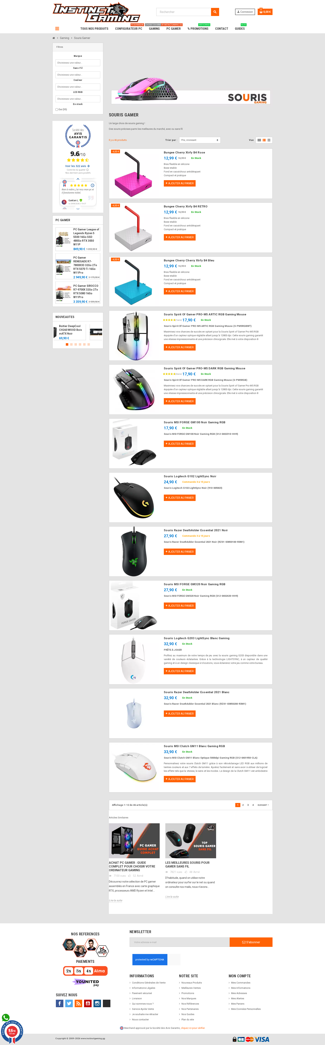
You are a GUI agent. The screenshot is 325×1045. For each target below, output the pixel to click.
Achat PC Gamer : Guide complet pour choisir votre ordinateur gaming (132, 866)
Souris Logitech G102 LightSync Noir (190, 476)
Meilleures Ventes (191, 988)
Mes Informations (240, 988)
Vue (251, 140)
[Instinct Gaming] (96, 11)
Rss (78, 1003)
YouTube (88, 1003)
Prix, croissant (188, 140)
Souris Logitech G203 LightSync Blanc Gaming (196, 638)
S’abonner (252, 942)
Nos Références (190, 1003)
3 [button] (75, 344)
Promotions (187, 993)
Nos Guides (187, 1014)
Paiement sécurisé (142, 993)
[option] (78, 332)
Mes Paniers (237, 1003)
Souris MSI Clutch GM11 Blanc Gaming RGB (194, 746)
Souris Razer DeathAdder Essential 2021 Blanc (196, 692)
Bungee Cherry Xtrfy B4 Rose (184, 152)
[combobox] (70, 63)
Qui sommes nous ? (143, 1003)
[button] (78, 47)
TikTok (106, 1003)
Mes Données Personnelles (246, 1009)
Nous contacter (140, 1019)
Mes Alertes (237, 998)
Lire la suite (115, 900)
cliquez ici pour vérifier (193, 1028)
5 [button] (84, 344)
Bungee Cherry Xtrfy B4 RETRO (185, 206)
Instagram (97, 1003)
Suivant (263, 805)
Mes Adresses (239, 993)
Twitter (69, 1003)
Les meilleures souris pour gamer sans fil (187, 864)
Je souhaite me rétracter (145, 1014)
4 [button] (80, 344)
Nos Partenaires (190, 1009)
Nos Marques (188, 998)
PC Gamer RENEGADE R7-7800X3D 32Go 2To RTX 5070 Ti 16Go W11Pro (85, 265)
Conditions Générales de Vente (149, 982)
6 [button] (88, 344)
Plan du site (187, 1019)
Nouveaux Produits (191, 982)
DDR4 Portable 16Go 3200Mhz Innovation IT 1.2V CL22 (86, 330)
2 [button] (71, 344)
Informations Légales (143, 988)
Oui (62, 109)
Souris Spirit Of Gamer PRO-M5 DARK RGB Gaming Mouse (204, 368)
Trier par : (171, 140)
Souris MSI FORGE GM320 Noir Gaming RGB (195, 584)
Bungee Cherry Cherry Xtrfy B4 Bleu (189, 260)
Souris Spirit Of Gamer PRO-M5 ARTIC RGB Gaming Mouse (205, 314)
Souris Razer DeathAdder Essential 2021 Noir (196, 530)
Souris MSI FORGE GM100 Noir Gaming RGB (195, 422)
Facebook (59, 1003)
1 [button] (67, 344)
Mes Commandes (240, 982)
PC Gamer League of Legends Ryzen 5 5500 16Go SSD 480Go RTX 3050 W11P (86, 237)
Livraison (137, 998)
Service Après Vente (143, 1009)
